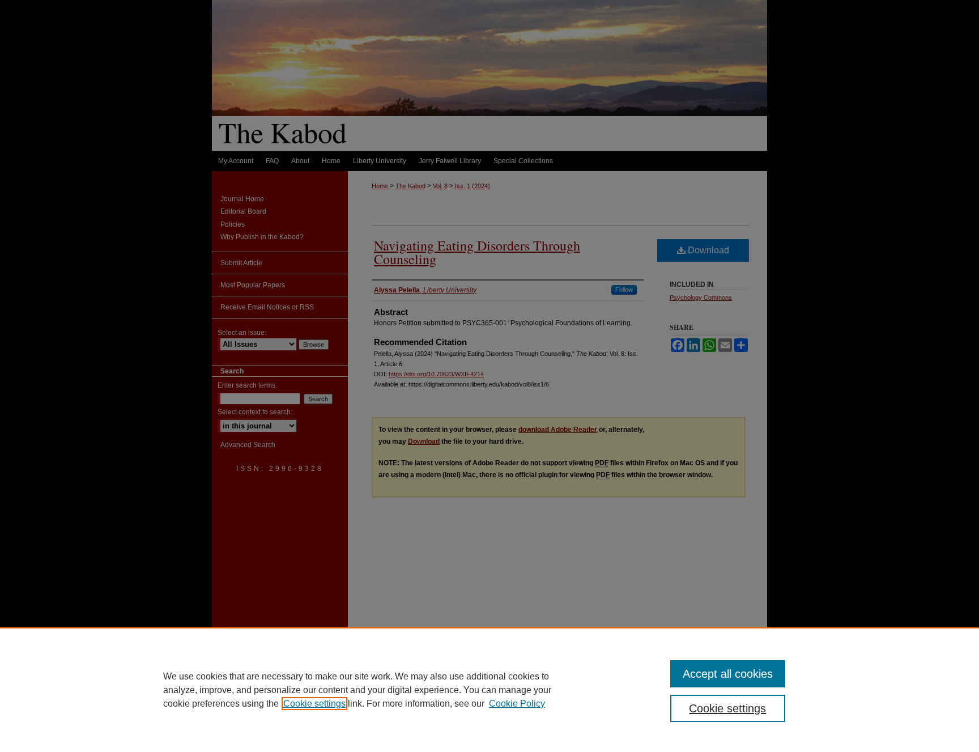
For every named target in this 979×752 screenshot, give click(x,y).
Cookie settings (314, 703)
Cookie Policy (517, 703)
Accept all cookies (728, 674)
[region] (489, 689)
